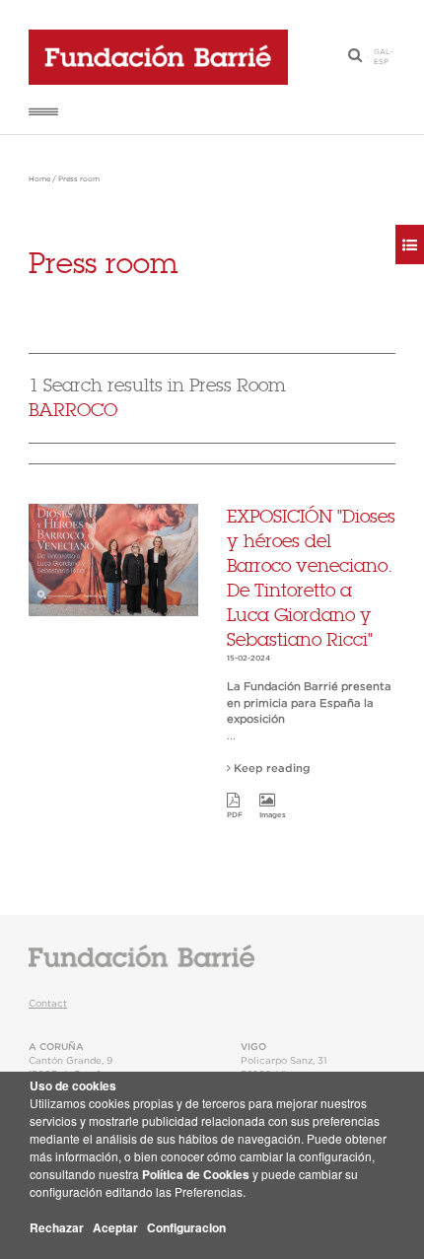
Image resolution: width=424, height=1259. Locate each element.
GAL (382, 52)
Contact (48, 1004)
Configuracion (186, 1227)
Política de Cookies (195, 1174)
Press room (79, 179)
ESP (381, 62)
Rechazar (57, 1227)
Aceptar (115, 1227)
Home (39, 179)
